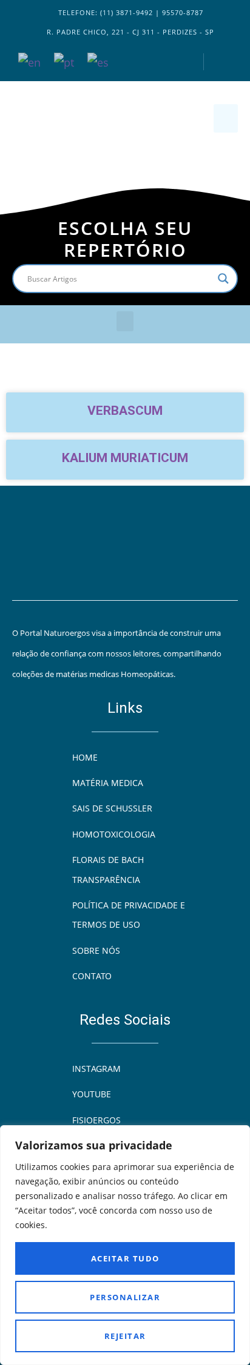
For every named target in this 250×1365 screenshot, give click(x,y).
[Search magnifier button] (223, 278)
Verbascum (125, 410)
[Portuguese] (64, 61)
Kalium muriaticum (125, 458)
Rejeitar (125, 1335)
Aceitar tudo (125, 1258)
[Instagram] (182, 61)
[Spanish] (98, 61)
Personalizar (125, 1297)
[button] (226, 118)
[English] (30, 61)
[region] (125, 1245)
